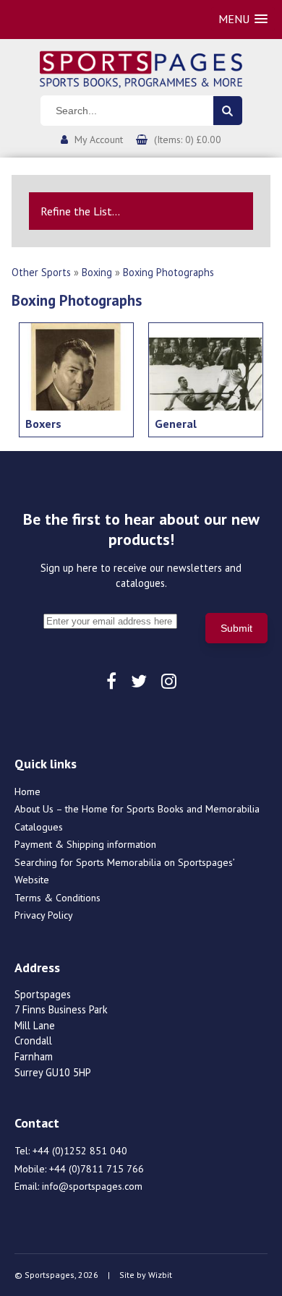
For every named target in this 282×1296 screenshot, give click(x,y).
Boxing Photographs (168, 272)
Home (27, 791)
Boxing (97, 272)
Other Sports (41, 272)
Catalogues (38, 826)
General (176, 423)
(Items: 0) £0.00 (187, 139)
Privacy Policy (43, 915)
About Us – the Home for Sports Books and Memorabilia (137, 808)
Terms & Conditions (57, 897)
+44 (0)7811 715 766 (96, 1168)
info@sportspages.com (92, 1186)
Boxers (43, 423)
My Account (98, 139)
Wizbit (160, 1274)
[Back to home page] (141, 68)
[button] (243, 19)
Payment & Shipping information (85, 844)
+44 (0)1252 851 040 (80, 1150)
